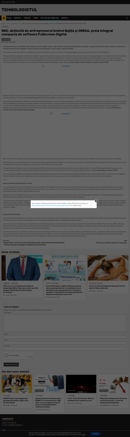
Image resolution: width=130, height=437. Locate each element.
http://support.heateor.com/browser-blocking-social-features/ (51, 205)
